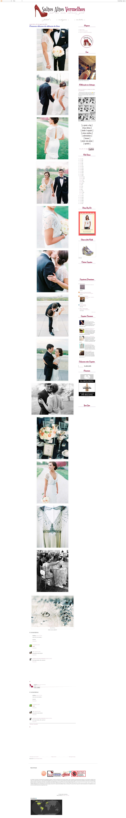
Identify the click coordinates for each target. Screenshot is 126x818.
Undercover (87, 320)
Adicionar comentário (34, 724)
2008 (81, 203)
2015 (81, 174)
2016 (81, 172)
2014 (81, 175)
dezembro (81, 177)
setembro (81, 181)
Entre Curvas (82, 283)
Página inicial (53, 756)
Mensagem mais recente (34, 756)
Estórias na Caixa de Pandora (85, 292)
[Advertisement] (63, 789)
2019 (81, 168)
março (80, 190)
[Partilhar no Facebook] (38, 687)
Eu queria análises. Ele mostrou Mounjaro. (86, 293)
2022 (81, 163)
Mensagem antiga (72, 756)
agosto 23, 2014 (37, 651)
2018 (81, 169)
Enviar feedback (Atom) (38, 758)
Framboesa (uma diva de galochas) (39, 658)
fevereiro (81, 192)
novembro (81, 178)
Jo (32, 644)
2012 (81, 197)
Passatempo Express (88, 344)
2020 (81, 166)
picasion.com (87, 396)
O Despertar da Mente (84, 296)
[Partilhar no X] (37, 687)
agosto (80, 183)
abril (80, 189)
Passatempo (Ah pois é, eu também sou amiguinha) (89, 329)
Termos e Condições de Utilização (85, 32)
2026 (81, 158)
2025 (81, 160)
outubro (80, 180)
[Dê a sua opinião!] (35, 687)
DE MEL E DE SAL (65, 795)
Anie (33, 651)
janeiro (80, 193)
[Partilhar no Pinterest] (39, 687)
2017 (81, 171)
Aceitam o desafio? (88, 351)
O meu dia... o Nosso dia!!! (89, 336)
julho (80, 184)
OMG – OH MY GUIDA (84, 308)
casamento (38, 685)
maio (80, 187)
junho (80, 186)
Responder (34, 641)
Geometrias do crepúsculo (89, 284)
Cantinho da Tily (83, 304)
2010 (81, 200)
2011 (81, 198)
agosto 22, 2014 (39, 635)
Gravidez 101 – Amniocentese (84, 309)
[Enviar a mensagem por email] (34, 687)
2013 (81, 195)
